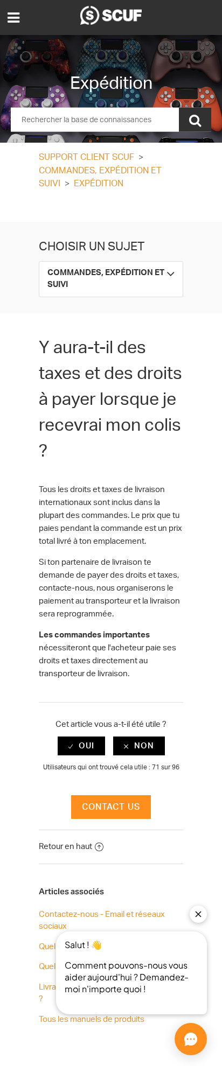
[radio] (81, 746)
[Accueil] (110, 22)
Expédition (98, 183)
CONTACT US (111, 807)
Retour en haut (65, 847)
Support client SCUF (86, 157)
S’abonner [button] (111, 208)
